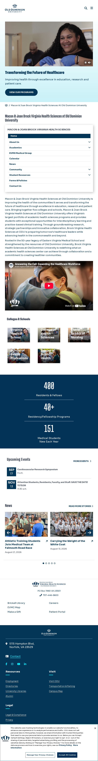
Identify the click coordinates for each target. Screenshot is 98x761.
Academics (15, 147)
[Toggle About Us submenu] (89, 142)
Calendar (14, 158)
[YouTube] (18, 664)
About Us (14, 142)
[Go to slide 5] (54, 563)
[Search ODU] (85, 8)
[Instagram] (12, 664)
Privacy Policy (65, 745)
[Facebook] (6, 664)
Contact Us (15, 186)
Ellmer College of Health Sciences (49, 332)
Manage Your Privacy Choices (40, 755)
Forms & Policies (18, 180)
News (12, 164)
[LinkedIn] (25, 664)
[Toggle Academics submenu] (89, 147)
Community (15, 169)
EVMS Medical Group (20, 153)
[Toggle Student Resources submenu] (89, 175)
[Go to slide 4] (52, 563)
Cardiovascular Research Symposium (37, 469)
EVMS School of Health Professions (18, 355)
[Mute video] (89, 62)
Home (14, 136)
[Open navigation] (91, 8)
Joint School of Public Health (48, 353)
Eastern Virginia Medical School (18, 332)
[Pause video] (85, 62)
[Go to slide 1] (43, 563)
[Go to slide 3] (49, 563)
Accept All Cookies (67, 755)
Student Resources (19, 175)
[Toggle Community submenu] (89, 169)
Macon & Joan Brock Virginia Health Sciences (39, 129)
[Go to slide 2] (46, 563)
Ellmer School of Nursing (78, 332)
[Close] (95, 728)
